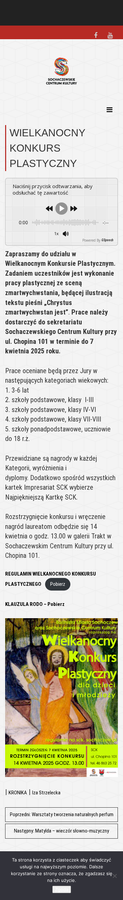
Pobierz (57, 584)
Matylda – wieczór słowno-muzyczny (61, 831)
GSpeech (107, 240)
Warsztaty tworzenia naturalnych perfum (61, 814)
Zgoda (61, 889)
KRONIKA (18, 793)
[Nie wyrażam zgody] (114, 875)
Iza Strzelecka (46, 793)
